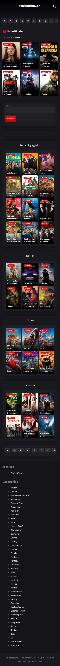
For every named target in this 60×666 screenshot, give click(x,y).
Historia (14, 568)
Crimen (14, 537)
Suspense (15, 622)
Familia (14, 553)
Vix (12, 637)
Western (15, 645)
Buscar (8, 105)
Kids (13, 572)
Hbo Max (15, 564)
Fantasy (14, 560)
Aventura (15, 514)
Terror (14, 626)
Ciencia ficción (17, 526)
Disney (14, 541)
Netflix (14, 587)
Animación (15, 507)
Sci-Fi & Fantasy (18, 607)
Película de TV (17, 595)
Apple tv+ (15, 510)
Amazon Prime (17, 503)
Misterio (14, 580)
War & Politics (17, 641)
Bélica (13, 518)
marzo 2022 (16, 472)
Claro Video (16, 530)
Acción (14, 487)
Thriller (14, 630)
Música (14, 583)
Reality (14, 599)
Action (14, 491)
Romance (15, 603)
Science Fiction (18, 610)
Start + (14, 618)
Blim (13, 522)
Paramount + (16, 591)
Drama (14, 549)
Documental (16, 545)
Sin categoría (17, 614)
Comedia (15, 533)
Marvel (14, 576)
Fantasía (15, 557)
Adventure (16, 499)
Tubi (13, 633)
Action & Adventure (20, 495)
